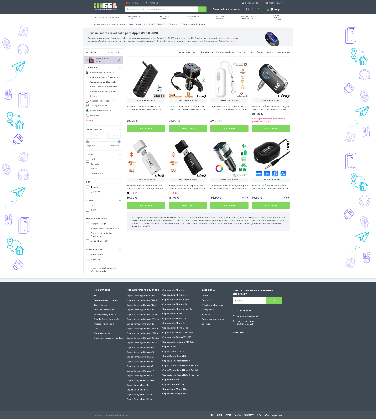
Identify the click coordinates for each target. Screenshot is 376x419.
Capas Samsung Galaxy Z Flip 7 (141, 300)
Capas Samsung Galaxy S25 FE (141, 342)
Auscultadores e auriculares (103, 86)
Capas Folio (207, 300)
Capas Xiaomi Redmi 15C (174, 356)
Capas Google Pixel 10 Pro (139, 399)
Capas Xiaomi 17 (170, 346)
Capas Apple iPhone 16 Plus (175, 299)
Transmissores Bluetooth (194, 24)
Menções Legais (102, 333)
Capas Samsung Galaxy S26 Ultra (143, 319)
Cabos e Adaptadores (213, 319)
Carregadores (208, 309)
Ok (274, 300)
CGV (96, 328)
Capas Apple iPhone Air (173, 323)
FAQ (96, 295)
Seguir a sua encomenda (106, 300)
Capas (205, 295)
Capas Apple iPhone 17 (173, 313)
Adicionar (146, 128)
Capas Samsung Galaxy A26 (140, 366)
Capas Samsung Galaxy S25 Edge (142, 338)
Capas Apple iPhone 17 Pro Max (177, 332)
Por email (154, 3)
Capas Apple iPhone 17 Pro (175, 327)
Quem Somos (100, 305)
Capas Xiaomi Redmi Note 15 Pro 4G (180, 370)
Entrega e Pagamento (105, 314)
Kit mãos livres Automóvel (103, 91)
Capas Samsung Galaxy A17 (140, 371)
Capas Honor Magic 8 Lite (175, 389)
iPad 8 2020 (149, 24)
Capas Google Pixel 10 (137, 389)
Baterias (206, 323)
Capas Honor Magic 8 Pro (175, 393)
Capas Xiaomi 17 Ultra (173, 351)
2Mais (93, 96)
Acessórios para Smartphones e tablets (113, 24)
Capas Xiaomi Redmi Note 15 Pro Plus (180, 375)
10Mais (89, 120)
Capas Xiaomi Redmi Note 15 (176, 360)
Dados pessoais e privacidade (109, 338)
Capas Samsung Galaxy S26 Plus (142, 314)
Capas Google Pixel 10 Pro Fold (141, 380)
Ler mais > (230, 41)
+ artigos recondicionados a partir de (268, 120)
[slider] (87, 141)
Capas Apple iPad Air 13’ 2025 (176, 337)
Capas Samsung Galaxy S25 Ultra (142, 333)
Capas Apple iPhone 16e (174, 295)
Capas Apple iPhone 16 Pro (175, 304)
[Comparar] (155, 64)
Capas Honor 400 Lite (173, 384)
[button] (146, 192)
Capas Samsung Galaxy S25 (140, 323)
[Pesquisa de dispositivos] (119, 60)
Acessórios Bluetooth (168, 24)
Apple (138, 24)
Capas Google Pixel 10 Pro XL (140, 394)
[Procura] (202, 9)
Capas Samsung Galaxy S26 (140, 309)
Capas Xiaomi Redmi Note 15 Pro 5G (180, 365)
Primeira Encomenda (104, 309)
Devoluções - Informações (107, 319)
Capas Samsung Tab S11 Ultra (140, 295)
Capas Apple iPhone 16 (173, 290)
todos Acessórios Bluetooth (104, 77)
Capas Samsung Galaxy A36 (140, 356)
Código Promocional (104, 323)
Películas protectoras (212, 305)
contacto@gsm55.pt (247, 316)
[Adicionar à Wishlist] (161, 64)
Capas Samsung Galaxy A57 (140, 352)
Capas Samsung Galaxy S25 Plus (142, 328)
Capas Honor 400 (171, 379)
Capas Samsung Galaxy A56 (140, 347)
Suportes (206, 314)
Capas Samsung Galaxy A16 (140, 375)
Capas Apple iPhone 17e (174, 318)
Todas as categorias (105, 17)
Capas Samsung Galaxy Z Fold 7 (142, 305)
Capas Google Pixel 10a (137, 385)
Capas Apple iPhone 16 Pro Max (177, 309)
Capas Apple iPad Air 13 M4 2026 (178, 342)
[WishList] (257, 9)
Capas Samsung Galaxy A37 (140, 361)
